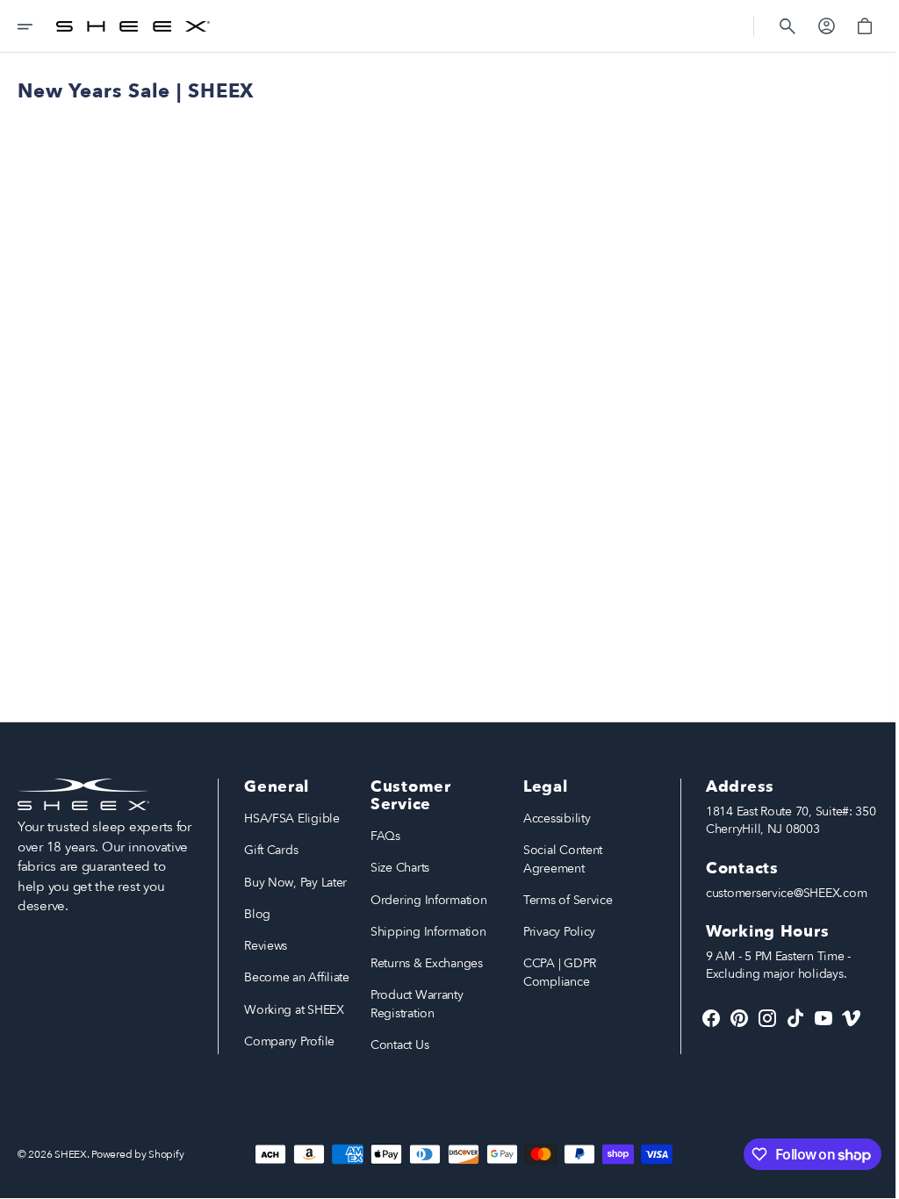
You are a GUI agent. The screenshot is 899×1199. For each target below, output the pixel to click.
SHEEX (70, 1154)
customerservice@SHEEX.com (773, 893)
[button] (37, 26)
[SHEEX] (133, 26)
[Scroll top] (865, 1178)
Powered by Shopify (137, 1154)
